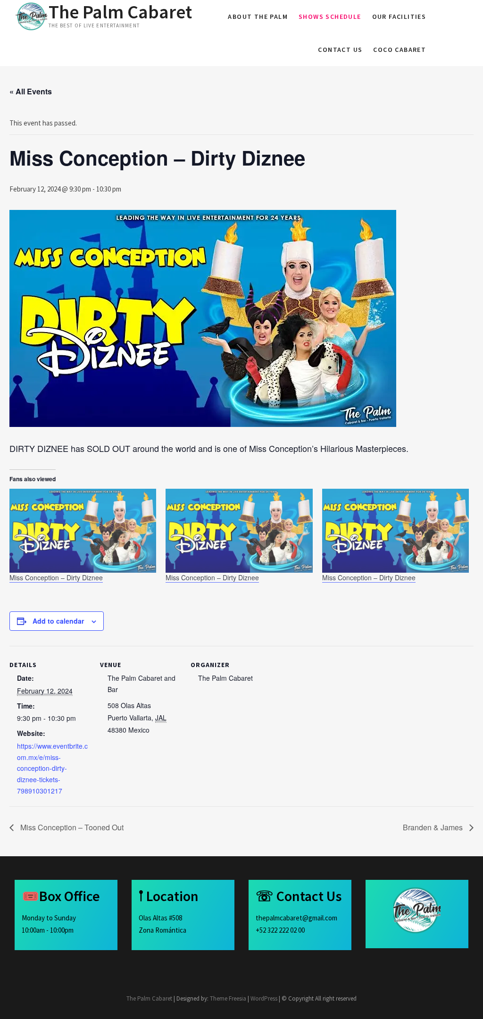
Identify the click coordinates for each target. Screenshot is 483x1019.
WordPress (263, 998)
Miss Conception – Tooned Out (71, 827)
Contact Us (340, 49)
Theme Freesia (228, 998)
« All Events (30, 91)
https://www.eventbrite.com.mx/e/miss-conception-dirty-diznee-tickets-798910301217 (52, 768)
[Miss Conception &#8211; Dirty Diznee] (82, 531)
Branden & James (434, 827)
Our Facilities (399, 16)
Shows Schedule (330, 16)
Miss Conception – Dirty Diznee (56, 577)
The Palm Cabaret (120, 11)
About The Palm (258, 16)
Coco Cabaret (399, 49)
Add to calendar (58, 621)
